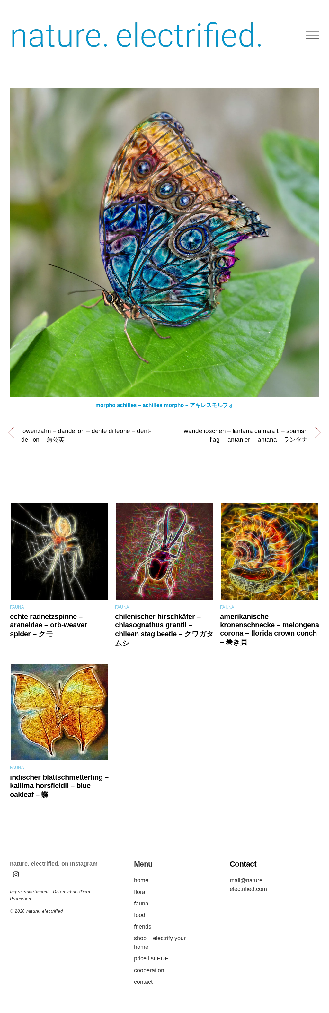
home (141, 880)
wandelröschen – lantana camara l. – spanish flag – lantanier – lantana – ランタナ (246, 435)
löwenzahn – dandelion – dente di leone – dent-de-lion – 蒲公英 (86, 435)
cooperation (149, 970)
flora (139, 891)
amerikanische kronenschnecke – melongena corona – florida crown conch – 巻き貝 (269, 629)
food (139, 915)
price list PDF (151, 958)
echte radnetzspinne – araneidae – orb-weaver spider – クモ (48, 625)
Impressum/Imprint (29, 891)
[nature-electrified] (136, 54)
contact (143, 981)
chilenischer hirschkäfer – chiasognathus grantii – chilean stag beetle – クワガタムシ (164, 629)
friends (142, 926)
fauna (17, 607)
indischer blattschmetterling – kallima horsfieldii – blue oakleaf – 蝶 (59, 786)
